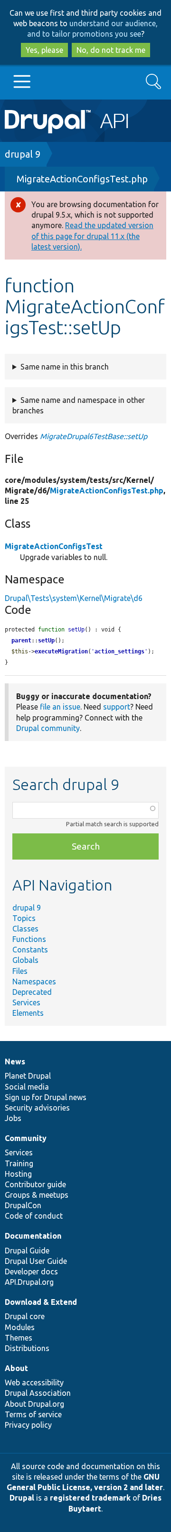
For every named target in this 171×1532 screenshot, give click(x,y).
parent (21, 640)
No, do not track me (110, 50)
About (16, 1368)
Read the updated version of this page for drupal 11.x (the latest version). (92, 235)
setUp (46, 640)
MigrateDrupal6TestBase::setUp (93, 436)
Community (26, 1138)
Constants (30, 949)
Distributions (27, 1348)
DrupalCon (23, 1205)
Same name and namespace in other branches (78, 405)
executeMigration (61, 651)
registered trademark (90, 1497)
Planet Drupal (28, 1075)
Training (19, 1163)
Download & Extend (41, 1302)
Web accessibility (34, 1382)
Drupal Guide (27, 1250)
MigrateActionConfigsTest (54, 546)
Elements (28, 1013)
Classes (25, 928)
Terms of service (33, 1414)
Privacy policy (28, 1425)
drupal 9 (22, 154)
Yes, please (44, 50)
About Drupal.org (34, 1404)
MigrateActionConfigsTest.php (82, 178)
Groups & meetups (36, 1195)
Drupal (22, 1497)
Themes (18, 1337)
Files (20, 971)
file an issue (60, 706)
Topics (24, 918)
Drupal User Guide (36, 1261)
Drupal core (25, 1316)
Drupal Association (38, 1393)
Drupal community (48, 728)
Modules (20, 1327)
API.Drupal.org (29, 1282)
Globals (25, 960)
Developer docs (31, 1271)
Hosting (18, 1174)
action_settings (119, 651)
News (15, 1061)
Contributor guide (35, 1184)
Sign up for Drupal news (45, 1097)
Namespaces (34, 981)
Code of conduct (34, 1216)
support (116, 706)
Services (26, 1002)
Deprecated (32, 992)
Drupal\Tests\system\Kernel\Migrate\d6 (73, 598)
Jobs (13, 1118)
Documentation (33, 1236)
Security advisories (37, 1107)
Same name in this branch (64, 366)
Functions (29, 939)
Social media (27, 1086)
